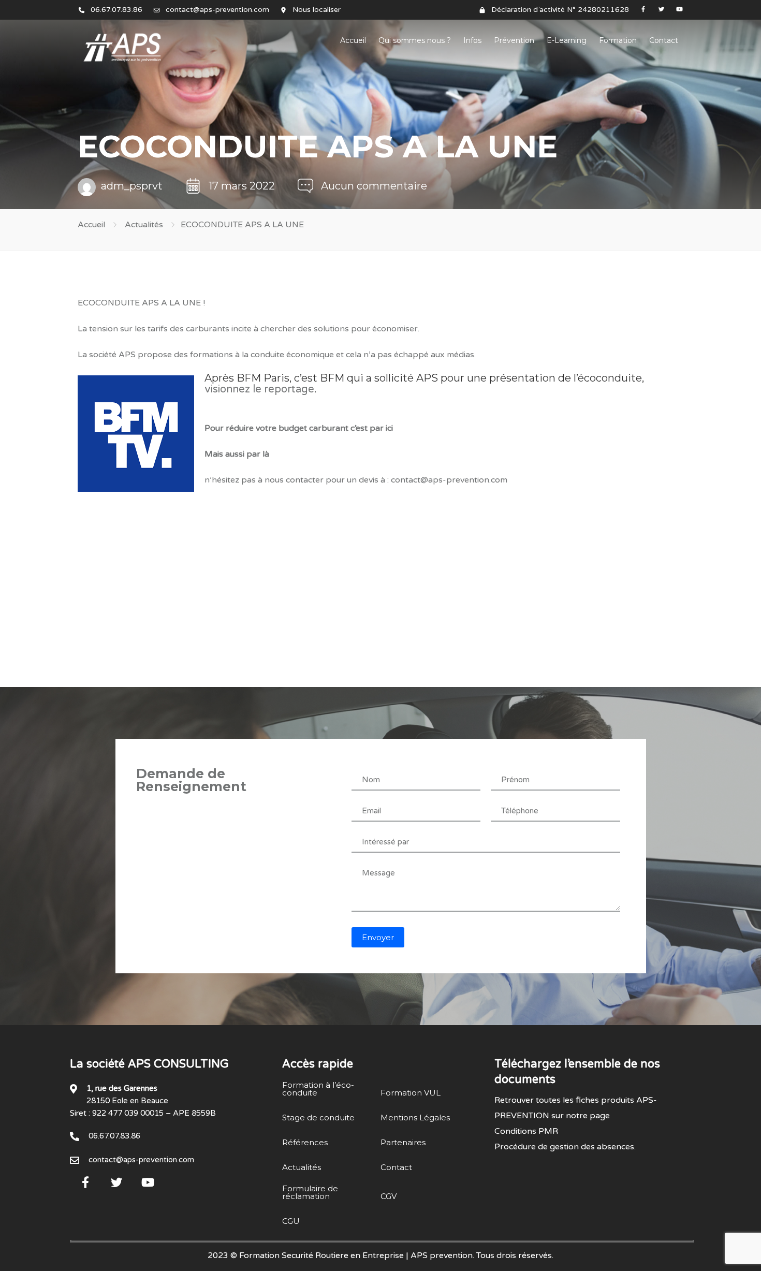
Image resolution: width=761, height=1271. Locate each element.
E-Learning (567, 40)
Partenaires (403, 1142)
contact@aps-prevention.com (217, 9)
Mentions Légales (415, 1117)
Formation (618, 40)
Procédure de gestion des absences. (565, 1147)
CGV (388, 1196)
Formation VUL (410, 1093)
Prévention (514, 40)
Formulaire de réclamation (310, 1192)
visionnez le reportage (259, 389)
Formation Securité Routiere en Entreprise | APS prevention (356, 1255)
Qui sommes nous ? (414, 40)
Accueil (353, 40)
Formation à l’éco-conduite (318, 1089)
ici (389, 428)
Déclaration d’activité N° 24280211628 (560, 9)
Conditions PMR (526, 1131)
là (265, 454)
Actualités (144, 225)
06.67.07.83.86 (116, 9)
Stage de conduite (318, 1117)
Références (305, 1142)
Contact (663, 40)
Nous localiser (316, 9)
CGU (291, 1221)
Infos (472, 40)
